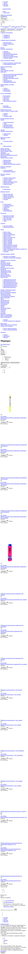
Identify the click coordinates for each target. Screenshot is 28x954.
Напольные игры (5, 301)
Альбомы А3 (6, 37)
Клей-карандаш (7, 107)
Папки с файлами (7, 241)
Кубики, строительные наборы (8, 289)
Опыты (2, 306)
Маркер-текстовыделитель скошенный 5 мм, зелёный (14, 599)
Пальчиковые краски (8, 127)
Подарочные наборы (6, 150)
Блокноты (5, 51)
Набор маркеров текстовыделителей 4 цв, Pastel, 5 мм (14, 817)
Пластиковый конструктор (10, 282)
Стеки (4, 221)
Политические (7, 91)
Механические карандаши (9, 75)
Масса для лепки (7, 219)
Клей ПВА (6, 106)
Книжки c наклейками (6, 314)
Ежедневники (6, 52)
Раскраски (3, 332)
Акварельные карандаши (9, 82)
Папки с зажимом (7, 242)
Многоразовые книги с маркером (9, 324)
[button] (1, 24)
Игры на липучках (5, 297)
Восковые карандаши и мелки (10, 78)
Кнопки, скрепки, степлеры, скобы (9, 111)
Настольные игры (5, 300)
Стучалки (3, 312)
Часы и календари (5, 274)
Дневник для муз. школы (9, 177)
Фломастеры (4, 156)
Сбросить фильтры (15, 362)
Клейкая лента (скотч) (6, 109)
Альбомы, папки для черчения (8, 40)
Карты (2, 85)
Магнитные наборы (5, 293)
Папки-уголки (6, 236)
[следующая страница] (4, 892)
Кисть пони (6, 99)
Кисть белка (6, 97)
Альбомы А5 (6, 36)
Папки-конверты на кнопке (10, 246)
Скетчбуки (3, 152)
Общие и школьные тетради (10, 181)
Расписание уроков (5, 264)
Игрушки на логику (5, 291)
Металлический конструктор (10, 283)
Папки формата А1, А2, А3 (10, 247)
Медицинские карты (8, 55)
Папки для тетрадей (8, 250)
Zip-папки (5, 251)
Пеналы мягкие (7, 198)
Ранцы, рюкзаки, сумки (6, 151)
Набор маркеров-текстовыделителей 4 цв (11, 880)
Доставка (5, 917)
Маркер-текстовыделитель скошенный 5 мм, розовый (14, 664)
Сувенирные (6, 206)
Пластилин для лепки (8, 215)
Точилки (3, 266)
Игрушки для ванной (6, 275)
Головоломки (4, 273)
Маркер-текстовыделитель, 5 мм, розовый (11, 785)
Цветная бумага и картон (7, 157)
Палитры (3, 261)
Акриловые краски (8, 125)
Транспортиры (7, 133)
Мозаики (3, 305)
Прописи (5, 319)
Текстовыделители (8, 141)
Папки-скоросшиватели (9, 234)
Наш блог (5, 920)
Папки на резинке (7, 239)
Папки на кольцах (7, 238)
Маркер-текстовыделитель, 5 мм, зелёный (11, 725)
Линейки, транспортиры (7, 131)
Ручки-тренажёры (7, 210)
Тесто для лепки (7, 218)
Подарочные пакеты (6, 308)
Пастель (5, 79)
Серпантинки (4, 304)
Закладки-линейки (8, 225)
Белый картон (6, 161)
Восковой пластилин (8, 217)
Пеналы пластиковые (8, 196)
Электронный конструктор (10, 284)
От (1, 351)
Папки (2, 229)
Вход (4, 11)
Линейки (5, 135)
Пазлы (2, 299)
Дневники (3, 69)
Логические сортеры (6, 270)
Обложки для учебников (9, 256)
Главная (5, 334)
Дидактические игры (6, 295)
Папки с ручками (7, 243)
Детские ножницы (7, 170)
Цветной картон (7, 162)
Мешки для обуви (5, 148)
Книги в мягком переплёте (10, 328)
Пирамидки (3, 309)
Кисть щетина (6, 95)
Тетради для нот (7, 180)
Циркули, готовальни (6, 166)
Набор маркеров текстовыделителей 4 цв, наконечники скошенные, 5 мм (11, 849)
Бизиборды (3, 269)
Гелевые (5, 208)
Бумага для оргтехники (6, 66)
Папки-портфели (7, 233)
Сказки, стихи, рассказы (6, 326)
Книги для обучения (6, 317)
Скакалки (3, 310)
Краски (2, 119)
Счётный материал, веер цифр (8, 260)
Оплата (5, 919)
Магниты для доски (5, 137)
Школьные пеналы (5, 191)
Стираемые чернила (8, 205)
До (1, 352)
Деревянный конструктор (9, 279)
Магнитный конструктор (9, 287)
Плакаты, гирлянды (5, 174)
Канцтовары (6, 336)
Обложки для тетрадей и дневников (12, 257)
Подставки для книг (5, 262)
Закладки (3, 223)
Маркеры (3, 138)
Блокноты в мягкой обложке (10, 54)
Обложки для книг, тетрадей (8, 254)
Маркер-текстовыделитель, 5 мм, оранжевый (12, 755)
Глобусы (3, 68)
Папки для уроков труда (9, 237)
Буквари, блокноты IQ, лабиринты (11, 321)
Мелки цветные (7, 146)
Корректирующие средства (7, 118)
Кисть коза (6, 98)
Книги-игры (4, 323)
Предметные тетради (8, 183)
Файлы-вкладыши (5, 153)
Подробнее (3, 951)
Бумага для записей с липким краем (12, 62)
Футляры (5, 199)
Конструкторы (4, 277)
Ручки (2, 201)
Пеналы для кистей (8, 195)
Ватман (5, 45)
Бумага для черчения (8, 44)
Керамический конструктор (10, 286)
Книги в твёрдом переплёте (10, 329)
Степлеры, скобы (7, 116)
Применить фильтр (5, 362)
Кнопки (5, 114)
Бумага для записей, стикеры (8, 60)
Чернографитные (7, 80)
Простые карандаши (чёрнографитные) (13, 74)
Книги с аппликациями (6, 316)
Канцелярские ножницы (9, 171)
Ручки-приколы (7, 204)
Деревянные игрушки (6, 272)
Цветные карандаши (8, 76)
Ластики (3, 130)
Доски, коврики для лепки (7, 70)
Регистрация (6, 12)
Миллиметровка (7, 42)
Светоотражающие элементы (8, 296)
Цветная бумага (7, 160)
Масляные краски (7, 126)
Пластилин (3, 213)
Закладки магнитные (8, 227)
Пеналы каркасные (8, 194)
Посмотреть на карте (8, 906)
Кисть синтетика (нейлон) (9, 101)
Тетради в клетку (7, 184)
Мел (2, 143)
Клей (2, 103)
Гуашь (4, 123)
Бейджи (2, 47)
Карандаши (3, 71)
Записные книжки (7, 58)
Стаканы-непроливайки (6, 265)
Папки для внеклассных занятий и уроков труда (15, 249)
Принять (3, 952)
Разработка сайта (5, 924)
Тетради (3, 175)
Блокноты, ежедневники (7, 49)
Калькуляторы (6, 189)
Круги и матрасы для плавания (8, 292)
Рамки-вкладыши (5, 302)
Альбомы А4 (6, 35)
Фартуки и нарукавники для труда (9, 155)
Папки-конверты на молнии (10, 245)
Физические (6, 89)
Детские (5, 88)
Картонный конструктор (9, 281)
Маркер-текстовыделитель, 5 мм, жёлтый (11, 694)
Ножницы (3, 167)
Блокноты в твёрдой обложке (10, 56)
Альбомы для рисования (7, 32)
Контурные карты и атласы (7, 268)
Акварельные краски (8, 122)
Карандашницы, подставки (7, 84)
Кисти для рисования (6, 93)
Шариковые (6, 209)
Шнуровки (3, 313)
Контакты (5, 921)
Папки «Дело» (7, 232)
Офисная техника (5, 186)
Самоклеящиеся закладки (9, 64)
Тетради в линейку (8, 179)
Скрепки (5, 113)
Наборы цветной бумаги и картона (12, 164)
